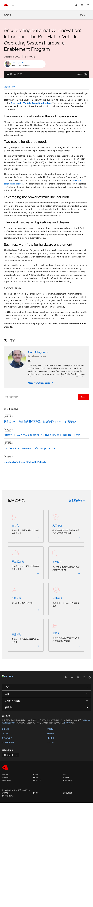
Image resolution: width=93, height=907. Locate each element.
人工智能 (57, 525)
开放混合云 (18, 561)
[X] (83, 678)
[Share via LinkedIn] (14, 74)
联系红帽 (35, 777)
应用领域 (16, 634)
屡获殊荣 (67, 723)
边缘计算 (16, 598)
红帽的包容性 (6, 780)
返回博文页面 (10, 87)
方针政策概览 (67, 793)
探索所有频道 (75, 500)
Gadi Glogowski (17, 63)
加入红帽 (50, 742)
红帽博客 (8, 14)
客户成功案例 (7, 738)
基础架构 (57, 598)
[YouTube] (72, 678)
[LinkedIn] (66, 678)
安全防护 (57, 562)
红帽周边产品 (37, 780)
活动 (64, 775)
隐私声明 (5, 793)
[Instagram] (89, 678)
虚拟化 (56, 633)
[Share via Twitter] (17, 74)
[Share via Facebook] (11, 74)
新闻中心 (50, 729)
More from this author (39, 382)
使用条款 (35, 793)
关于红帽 (5, 775)
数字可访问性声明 (8, 796)
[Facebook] (78, 678)
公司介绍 (5, 729)
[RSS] (85, 74)
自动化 (15, 525)
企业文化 (5, 734)
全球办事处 (5, 777)
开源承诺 (50, 734)
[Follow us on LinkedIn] (29, 360)
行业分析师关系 (8, 742)
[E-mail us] (21, 74)
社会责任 (50, 738)
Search (83, 397)
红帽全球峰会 (67, 780)
